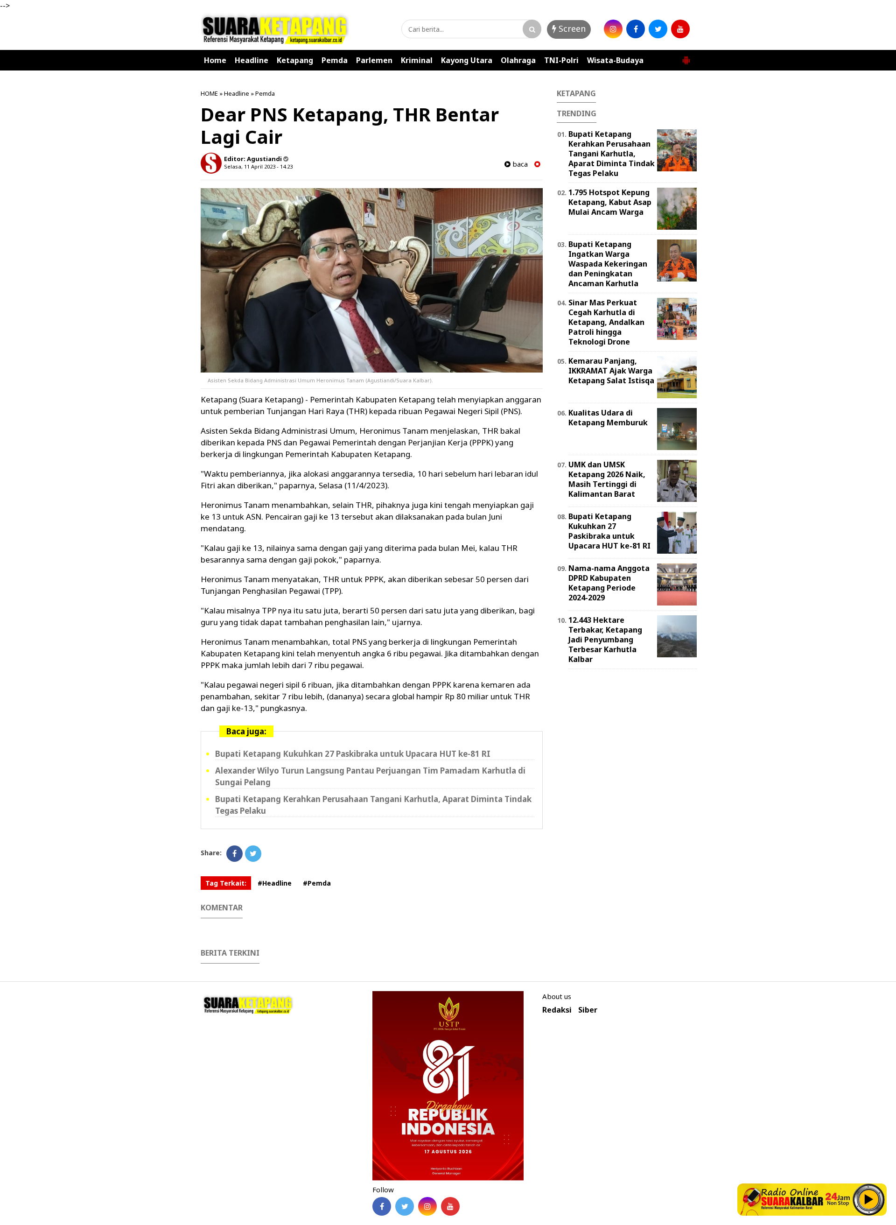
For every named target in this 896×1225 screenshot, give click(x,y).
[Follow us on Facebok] (381, 1206)
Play (869, 1199)
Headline (251, 60)
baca (519, 164)
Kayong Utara (466, 60)
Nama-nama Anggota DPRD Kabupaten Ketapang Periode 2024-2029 (609, 582)
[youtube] (680, 29)
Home (215, 60)
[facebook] (635, 29)
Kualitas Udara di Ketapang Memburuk (608, 418)
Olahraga (518, 60)
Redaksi (557, 1010)
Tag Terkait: (225, 883)
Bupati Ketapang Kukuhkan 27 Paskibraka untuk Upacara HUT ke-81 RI (352, 753)
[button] (686, 56)
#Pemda (317, 883)
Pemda (335, 60)
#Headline (275, 883)
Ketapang (295, 60)
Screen (571, 28)
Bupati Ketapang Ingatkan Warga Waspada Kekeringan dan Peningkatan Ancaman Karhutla (607, 263)
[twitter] (658, 29)
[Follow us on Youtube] (450, 1206)
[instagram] (613, 29)
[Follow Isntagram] (427, 1206)
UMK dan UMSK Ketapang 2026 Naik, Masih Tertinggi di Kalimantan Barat (606, 479)
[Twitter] (253, 853)
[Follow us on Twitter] (404, 1206)
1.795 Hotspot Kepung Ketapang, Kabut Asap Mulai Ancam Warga (609, 202)
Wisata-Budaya (615, 60)
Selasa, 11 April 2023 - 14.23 (258, 166)
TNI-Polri (561, 60)
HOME (209, 93)
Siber (587, 1010)
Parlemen (374, 60)
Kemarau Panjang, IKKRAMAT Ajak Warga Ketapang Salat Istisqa (611, 371)
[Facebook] (234, 853)
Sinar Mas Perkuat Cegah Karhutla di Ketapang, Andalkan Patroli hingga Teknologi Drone (606, 321)
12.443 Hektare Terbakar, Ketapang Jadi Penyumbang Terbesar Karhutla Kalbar (605, 639)
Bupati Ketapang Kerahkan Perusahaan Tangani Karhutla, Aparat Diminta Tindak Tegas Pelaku (611, 153)
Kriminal (417, 60)
